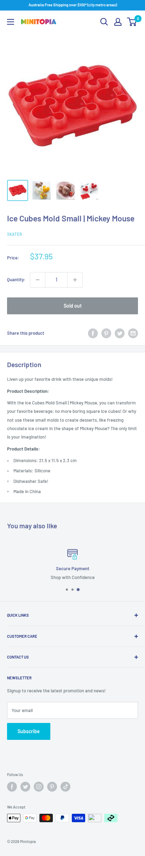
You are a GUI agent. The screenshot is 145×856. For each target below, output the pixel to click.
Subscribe (29, 731)
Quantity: (16, 279)
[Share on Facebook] (93, 333)
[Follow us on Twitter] (25, 787)
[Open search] (104, 22)
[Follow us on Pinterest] (52, 787)
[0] (132, 22)
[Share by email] (133, 333)
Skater (14, 234)
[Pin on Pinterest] (106, 333)
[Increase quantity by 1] (75, 279)
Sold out (73, 306)
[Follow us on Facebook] (12, 787)
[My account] (117, 22)
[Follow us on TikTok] (65, 787)
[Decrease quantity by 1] (37, 279)
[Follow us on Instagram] (39, 787)
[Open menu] (10, 22)
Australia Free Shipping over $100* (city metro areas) (73, 4)
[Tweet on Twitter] (120, 333)
